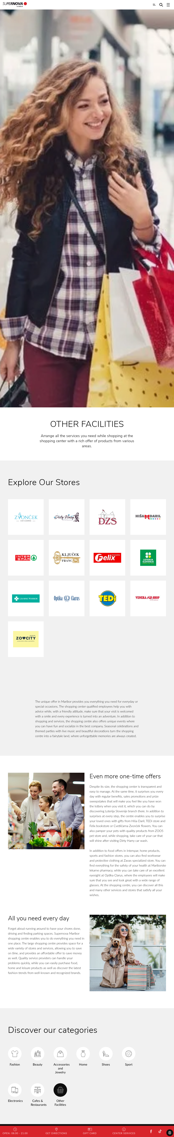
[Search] (161, 4)
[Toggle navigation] (168, 5)
